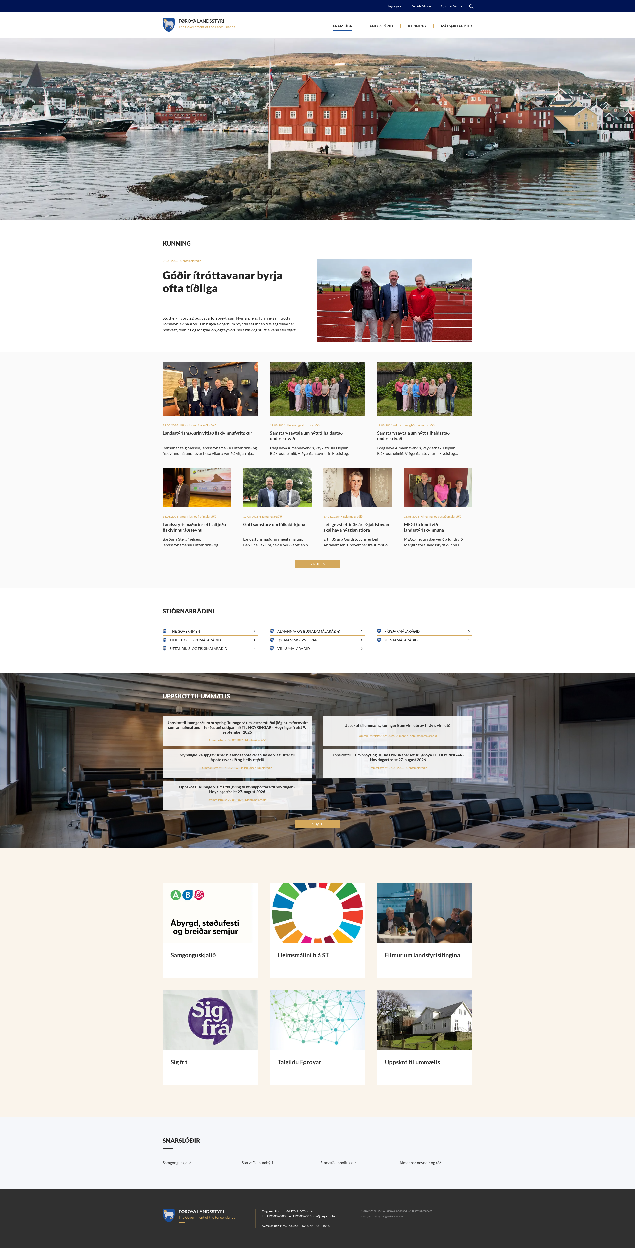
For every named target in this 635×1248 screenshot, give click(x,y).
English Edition (421, 6)
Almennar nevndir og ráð (420, 1162)
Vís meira (317, 564)
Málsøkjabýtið (456, 26)
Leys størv (394, 6)
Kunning (417, 26)
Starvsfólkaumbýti (257, 1162)
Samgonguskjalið (177, 1162)
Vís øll (317, 824)
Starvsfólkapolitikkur (338, 1162)
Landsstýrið (380, 26)
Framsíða (342, 26)
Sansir (400, 1216)
